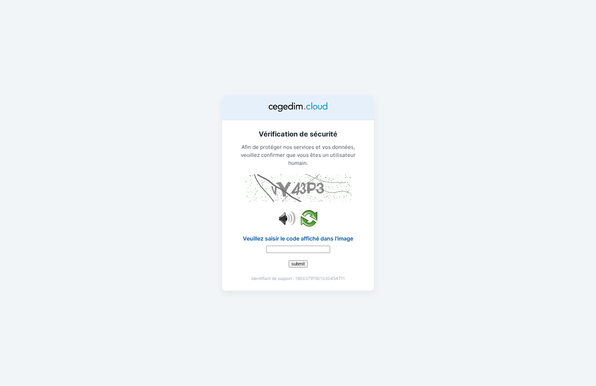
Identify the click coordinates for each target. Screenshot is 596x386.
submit (298, 263)
